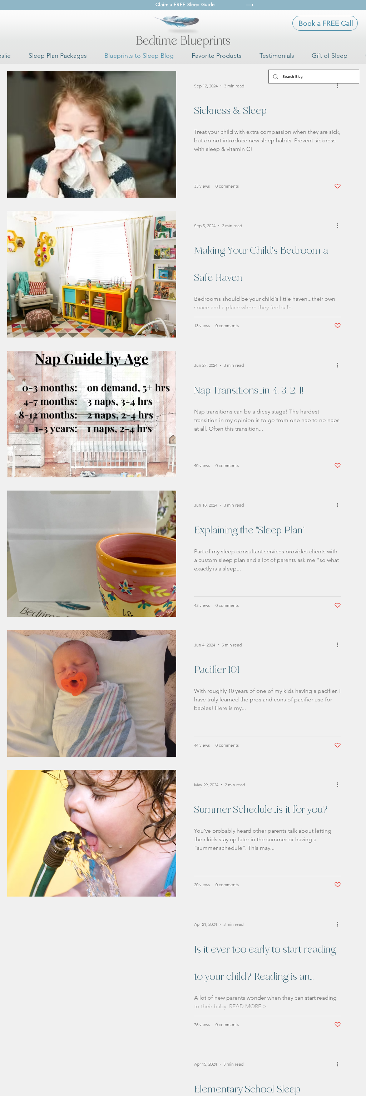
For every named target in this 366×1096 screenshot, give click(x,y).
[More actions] (340, 85)
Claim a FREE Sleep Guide (185, 4)
